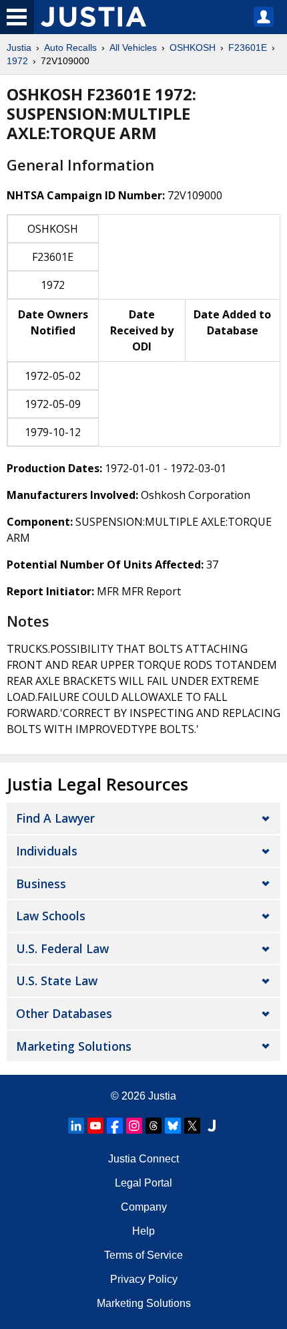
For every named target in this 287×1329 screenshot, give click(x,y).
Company (144, 1207)
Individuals (46, 851)
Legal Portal (143, 1183)
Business (41, 884)
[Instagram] (134, 1126)
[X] (192, 1126)
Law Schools (50, 916)
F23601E (247, 47)
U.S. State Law (56, 981)
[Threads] (154, 1126)
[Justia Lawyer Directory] (212, 1126)
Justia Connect (143, 1158)
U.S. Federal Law (62, 948)
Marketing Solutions (73, 1046)
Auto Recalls (70, 47)
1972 (17, 61)
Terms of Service (143, 1255)
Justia (19, 47)
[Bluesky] (173, 1126)
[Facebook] (115, 1126)
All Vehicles (133, 47)
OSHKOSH (193, 47)
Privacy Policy (144, 1279)
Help (143, 1231)
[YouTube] (95, 1126)
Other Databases (64, 1013)
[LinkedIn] (76, 1126)
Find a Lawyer (55, 818)
